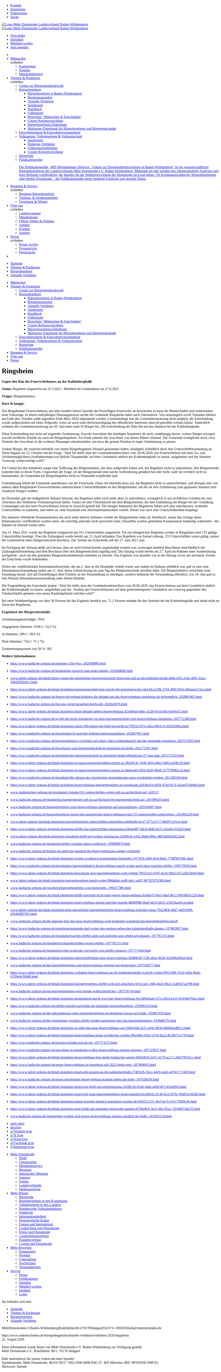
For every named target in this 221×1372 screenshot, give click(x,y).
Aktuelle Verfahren (41, 101)
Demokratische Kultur (34, 1220)
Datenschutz (18, 13)
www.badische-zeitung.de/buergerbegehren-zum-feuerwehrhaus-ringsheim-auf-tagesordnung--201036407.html (85, 807)
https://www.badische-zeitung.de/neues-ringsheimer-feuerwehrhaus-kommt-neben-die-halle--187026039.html (84, 1079)
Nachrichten (27, 1263)
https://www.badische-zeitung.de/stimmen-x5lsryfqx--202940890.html (58, 663)
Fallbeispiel (35, 113)
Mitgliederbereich (31, 74)
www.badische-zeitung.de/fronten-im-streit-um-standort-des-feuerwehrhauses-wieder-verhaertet (75, 851)
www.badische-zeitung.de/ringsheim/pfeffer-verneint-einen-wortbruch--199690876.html (70, 844)
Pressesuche (27, 252)
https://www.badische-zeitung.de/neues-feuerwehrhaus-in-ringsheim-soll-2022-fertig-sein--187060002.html (83, 1065)
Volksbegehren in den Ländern (40, 1205)
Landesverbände (30, 1185)
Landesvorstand (30, 213)
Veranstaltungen (30, 1267)
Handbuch (35, 109)
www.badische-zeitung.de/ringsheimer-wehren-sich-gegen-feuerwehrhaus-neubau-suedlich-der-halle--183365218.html (91, 1116)
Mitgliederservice (31, 1166)
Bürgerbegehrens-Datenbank (47, 124)
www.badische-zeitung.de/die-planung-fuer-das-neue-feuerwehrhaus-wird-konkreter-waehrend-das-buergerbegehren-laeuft (94, 921)
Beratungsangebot (40, 97)
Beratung (25, 1170)
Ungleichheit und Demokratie (39, 1228)
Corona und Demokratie (35, 1244)
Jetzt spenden (19, 47)
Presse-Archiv (28, 244)
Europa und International (36, 1224)
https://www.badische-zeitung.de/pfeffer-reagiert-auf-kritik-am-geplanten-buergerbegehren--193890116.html (83, 1006)
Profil (23, 1158)
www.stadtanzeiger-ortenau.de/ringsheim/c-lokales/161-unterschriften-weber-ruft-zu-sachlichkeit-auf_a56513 (84, 792)
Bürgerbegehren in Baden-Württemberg (55, 93)
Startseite (16, 263)
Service (15, 1271)
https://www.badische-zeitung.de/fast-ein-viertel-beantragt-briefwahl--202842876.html (68, 704)
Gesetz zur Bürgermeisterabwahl (41, 86)
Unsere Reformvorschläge (45, 121)
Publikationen (28, 1279)
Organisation (27, 1162)
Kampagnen (27, 66)
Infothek (24, 1290)
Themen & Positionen (25, 78)
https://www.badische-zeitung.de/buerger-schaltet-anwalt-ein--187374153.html (63, 1042)
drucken (15, 1127)
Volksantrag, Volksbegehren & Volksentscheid (50, 136)
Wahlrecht (26, 1212)
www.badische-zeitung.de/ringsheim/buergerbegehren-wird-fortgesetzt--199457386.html (70, 888)
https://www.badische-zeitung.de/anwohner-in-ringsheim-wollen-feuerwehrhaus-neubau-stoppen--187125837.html (88, 1050)
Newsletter (17, 35)
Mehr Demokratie (22, 1154)
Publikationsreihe (31, 160)
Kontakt (15, 5)
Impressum (17, 9)
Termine (24, 70)
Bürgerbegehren (30, 89)
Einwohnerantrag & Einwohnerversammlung (49, 132)
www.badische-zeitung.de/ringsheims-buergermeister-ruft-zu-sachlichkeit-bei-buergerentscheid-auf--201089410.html (89, 799)
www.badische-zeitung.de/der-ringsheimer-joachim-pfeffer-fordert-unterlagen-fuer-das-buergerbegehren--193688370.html (93, 1020)
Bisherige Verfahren (41, 144)
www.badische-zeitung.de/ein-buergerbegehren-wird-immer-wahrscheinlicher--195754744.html (75, 991)
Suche (14, 17)
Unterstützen (27, 1259)
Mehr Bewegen (21, 1247)
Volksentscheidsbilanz (43, 148)
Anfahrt (24, 225)
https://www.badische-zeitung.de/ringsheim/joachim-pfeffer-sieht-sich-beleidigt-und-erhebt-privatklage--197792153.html (92, 936)
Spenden (25, 1282)
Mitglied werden (21, 43)
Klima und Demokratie (34, 1232)
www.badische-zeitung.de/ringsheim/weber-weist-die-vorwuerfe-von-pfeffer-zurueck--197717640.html (80, 950)
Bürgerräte (26, 156)
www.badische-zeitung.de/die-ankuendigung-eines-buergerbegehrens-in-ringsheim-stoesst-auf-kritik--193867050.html (90, 1013)
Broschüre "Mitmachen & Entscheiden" (55, 117)
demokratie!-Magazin (33, 1173)
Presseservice (28, 248)
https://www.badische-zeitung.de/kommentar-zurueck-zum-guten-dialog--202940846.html (71, 671)
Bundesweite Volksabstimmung (40, 1208)
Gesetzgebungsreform (34, 1236)
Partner (24, 1181)
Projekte (24, 1255)
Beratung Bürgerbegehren (36, 194)
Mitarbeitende (28, 217)
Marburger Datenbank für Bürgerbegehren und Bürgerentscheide (72, 128)
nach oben (17, 1123)
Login (23, 1294)
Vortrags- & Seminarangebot (38, 198)
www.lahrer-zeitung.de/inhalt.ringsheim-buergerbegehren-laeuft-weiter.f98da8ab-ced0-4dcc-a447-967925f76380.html (90, 880)
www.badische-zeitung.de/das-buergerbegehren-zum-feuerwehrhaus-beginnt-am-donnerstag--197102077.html (85, 965)
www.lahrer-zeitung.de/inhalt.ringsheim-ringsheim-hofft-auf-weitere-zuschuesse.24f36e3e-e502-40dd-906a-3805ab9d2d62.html (97, 836)
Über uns (16, 205)
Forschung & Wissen (33, 201)
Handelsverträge (30, 1240)
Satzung (24, 233)
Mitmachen (18, 58)
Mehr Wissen (19, 1193)
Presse (14, 236)
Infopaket (16, 39)
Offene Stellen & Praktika (36, 221)
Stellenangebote (30, 1189)
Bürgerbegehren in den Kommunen (43, 1201)
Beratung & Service (23, 186)
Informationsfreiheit (32, 1216)
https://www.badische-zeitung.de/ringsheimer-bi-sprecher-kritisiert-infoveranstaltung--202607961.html (79, 733)
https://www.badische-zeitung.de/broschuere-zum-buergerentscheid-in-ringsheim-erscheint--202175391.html (84, 748)
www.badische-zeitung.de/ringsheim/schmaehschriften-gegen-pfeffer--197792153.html (69, 943)
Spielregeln (35, 105)
